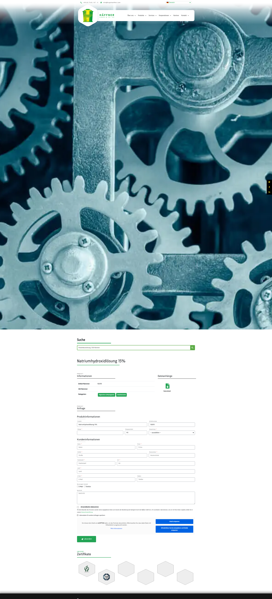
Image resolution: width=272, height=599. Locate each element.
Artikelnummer (153, 421)
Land (78, 468)
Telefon (139, 476)
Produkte (141, 15)
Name (79, 444)
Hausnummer (152, 452)
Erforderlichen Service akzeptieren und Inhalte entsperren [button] (174, 529)
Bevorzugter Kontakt (82, 484)
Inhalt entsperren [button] (174, 521)
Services (151, 15)
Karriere (176, 15)
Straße (79, 452)
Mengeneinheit (129, 429)
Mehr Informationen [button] (116, 528)
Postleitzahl (80, 460)
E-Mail (79, 476)
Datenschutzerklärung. (87, 512)
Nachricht (79, 490)
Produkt (79, 421)
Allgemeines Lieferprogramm (106, 394)
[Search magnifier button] (192, 347)
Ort (118, 460)
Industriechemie (121, 394)
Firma (138, 444)
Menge (79, 429)
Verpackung (152, 429)
